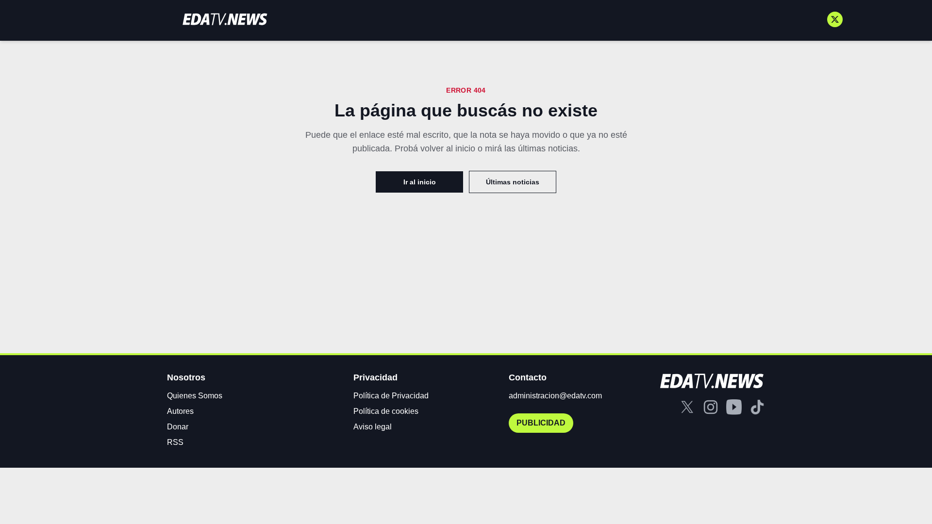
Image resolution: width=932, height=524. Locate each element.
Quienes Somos (194, 396)
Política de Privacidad (391, 396)
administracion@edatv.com (555, 396)
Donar (177, 427)
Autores (180, 411)
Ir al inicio (419, 182)
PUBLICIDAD (541, 423)
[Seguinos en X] (835, 19)
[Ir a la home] (224, 19)
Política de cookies (385, 411)
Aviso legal (372, 427)
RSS (175, 442)
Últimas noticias (512, 182)
